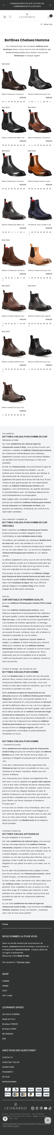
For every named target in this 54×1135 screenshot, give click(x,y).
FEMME (5, 986)
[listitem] (32, 1108)
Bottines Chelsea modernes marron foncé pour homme (14, 362)
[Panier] (49, 16)
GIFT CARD (7, 995)
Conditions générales (9, 1123)
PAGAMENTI (7, 1072)
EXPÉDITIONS (8, 1067)
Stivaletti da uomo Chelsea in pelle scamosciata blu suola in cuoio (40, 225)
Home (5, 924)
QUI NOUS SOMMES (11, 1014)
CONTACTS (7, 1057)
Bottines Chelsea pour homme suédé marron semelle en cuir (14, 270)
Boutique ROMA (9, 1029)
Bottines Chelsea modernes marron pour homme (14, 316)
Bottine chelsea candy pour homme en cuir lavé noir (40, 94)
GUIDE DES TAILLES (10, 1062)
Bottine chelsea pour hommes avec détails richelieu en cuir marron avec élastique (40, 137)
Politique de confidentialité (26, 1123)
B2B (4, 1038)
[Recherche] (10, 17)
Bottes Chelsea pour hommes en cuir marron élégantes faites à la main (14, 94)
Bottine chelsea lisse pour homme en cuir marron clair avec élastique (40, 181)
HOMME (5, 981)
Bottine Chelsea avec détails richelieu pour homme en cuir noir (14, 225)
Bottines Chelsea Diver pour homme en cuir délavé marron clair (40, 270)
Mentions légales (13, 1126)
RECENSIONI (7, 1034)
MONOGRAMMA (9, 1081)
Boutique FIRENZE (10, 1024)
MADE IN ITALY (9, 1019)
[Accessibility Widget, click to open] (5, 1119)
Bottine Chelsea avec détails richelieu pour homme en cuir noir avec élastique (14, 137)
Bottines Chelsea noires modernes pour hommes (40, 316)
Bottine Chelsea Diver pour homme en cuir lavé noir (40, 362)
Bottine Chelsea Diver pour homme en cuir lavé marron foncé (14, 407)
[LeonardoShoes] (15, 1106)
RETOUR (6, 1077)
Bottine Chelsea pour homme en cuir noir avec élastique (14, 181)
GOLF (4, 990)
